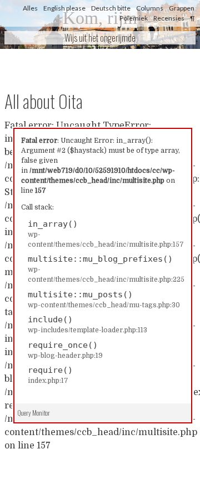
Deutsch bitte (111, 8)
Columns (149, 8)
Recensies (168, 18)
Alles (30, 8)
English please (64, 8)
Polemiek (133, 18)
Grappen (181, 8)
